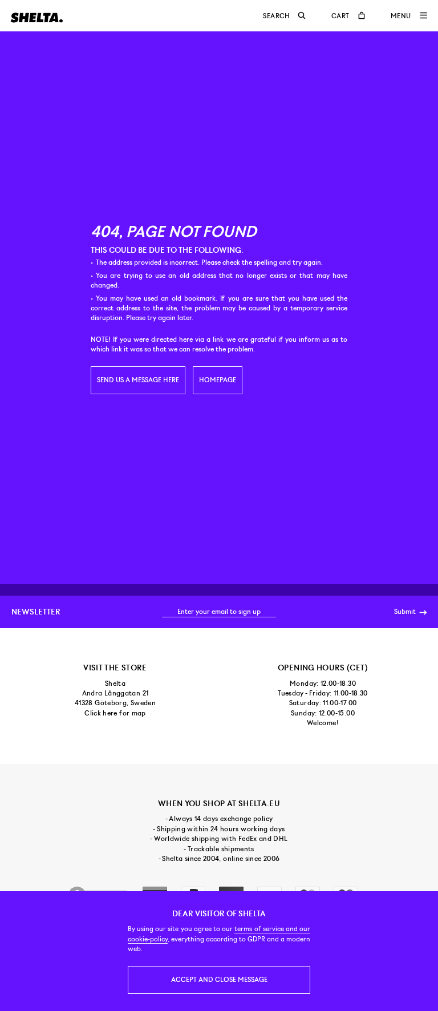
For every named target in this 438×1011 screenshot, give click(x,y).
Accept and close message (219, 980)
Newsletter (35, 611)
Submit (405, 612)
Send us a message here (138, 380)
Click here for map (114, 713)
